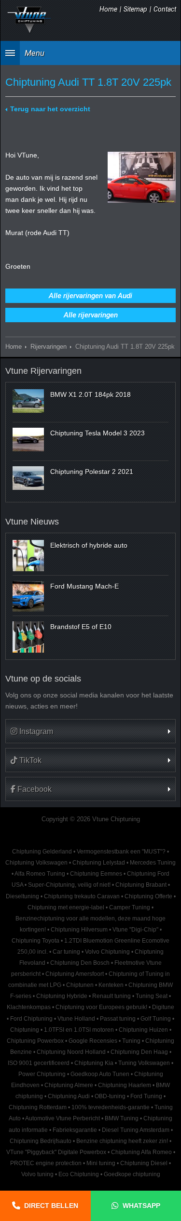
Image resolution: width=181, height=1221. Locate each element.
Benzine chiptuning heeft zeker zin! (122, 1141)
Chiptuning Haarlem (124, 1085)
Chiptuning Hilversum (79, 929)
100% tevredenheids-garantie (110, 1107)
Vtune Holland (76, 1018)
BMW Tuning (122, 1118)
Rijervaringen (48, 346)
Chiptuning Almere (68, 1085)
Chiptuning (24, 1029)
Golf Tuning (155, 1018)
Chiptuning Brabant (141, 884)
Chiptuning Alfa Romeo (141, 1152)
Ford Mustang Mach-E (84, 586)
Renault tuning (111, 996)
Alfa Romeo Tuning (39, 873)
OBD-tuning (110, 1096)
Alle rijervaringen (91, 315)
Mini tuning (100, 1163)
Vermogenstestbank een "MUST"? (121, 851)
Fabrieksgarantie (75, 1130)
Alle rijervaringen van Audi (90, 295)
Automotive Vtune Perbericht (62, 1118)
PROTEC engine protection (46, 1163)
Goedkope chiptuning (132, 1174)
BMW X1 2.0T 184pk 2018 (90, 394)
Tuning (131, 1040)
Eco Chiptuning (78, 1174)
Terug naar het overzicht (50, 109)
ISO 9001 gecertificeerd (39, 1063)
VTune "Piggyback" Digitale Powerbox (56, 1152)
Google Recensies (93, 1040)
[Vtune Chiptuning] (29, 20)
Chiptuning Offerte (148, 896)
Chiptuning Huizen (143, 1029)
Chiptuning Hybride (61, 996)
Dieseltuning (22, 896)
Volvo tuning (37, 1174)
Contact (164, 9)
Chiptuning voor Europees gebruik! (101, 1007)
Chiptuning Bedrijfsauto (40, 1141)
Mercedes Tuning (153, 862)
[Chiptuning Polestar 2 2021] (28, 477)
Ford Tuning (146, 1096)
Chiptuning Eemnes (96, 873)
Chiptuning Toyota (35, 940)
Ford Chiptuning (31, 1018)
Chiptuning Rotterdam (38, 1107)
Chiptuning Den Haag (139, 1052)
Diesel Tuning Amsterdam (135, 1130)
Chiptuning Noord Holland (71, 1052)
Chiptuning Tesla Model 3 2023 (97, 433)
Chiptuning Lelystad (98, 862)
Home (108, 9)
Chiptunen (80, 985)
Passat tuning (118, 1018)
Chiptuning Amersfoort (74, 974)
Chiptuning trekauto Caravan (82, 896)
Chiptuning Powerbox (35, 1040)
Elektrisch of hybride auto (88, 545)
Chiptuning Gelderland (42, 851)
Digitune (163, 1007)
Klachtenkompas (29, 1007)
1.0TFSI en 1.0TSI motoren (79, 1029)
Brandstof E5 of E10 (80, 626)
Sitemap (135, 9)
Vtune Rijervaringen (43, 371)
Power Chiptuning (42, 1074)
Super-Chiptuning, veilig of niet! (69, 884)
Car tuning (66, 951)
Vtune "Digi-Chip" (135, 929)
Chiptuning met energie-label (66, 907)
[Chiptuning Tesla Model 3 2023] (28, 439)
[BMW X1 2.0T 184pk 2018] (28, 400)
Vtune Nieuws (32, 521)
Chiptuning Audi (69, 1096)
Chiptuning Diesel (143, 1163)
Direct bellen (51, 1205)
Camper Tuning (129, 907)
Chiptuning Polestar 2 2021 (91, 471)
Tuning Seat (151, 996)
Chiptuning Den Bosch (80, 962)
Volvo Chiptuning (107, 951)
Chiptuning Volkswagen (36, 862)
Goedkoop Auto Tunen (99, 1074)
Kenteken (111, 985)
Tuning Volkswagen (144, 1063)
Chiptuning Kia (93, 1063)
